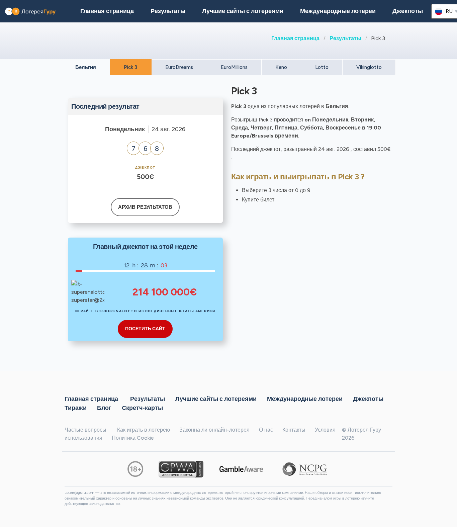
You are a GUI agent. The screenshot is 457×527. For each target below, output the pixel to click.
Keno (281, 67)
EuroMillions (234, 67)
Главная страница (295, 38)
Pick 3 (130, 67)
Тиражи (76, 407)
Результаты (345, 38)
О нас (266, 430)
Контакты (293, 430)
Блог (104, 407)
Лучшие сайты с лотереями (242, 11)
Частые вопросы (85, 430)
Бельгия (85, 67)
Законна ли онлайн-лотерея (214, 430)
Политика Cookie (133, 438)
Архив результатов (145, 207)
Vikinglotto (369, 67)
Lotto (322, 67)
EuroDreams (179, 67)
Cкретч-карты (142, 407)
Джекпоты (407, 11)
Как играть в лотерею (143, 430)
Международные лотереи (338, 11)
